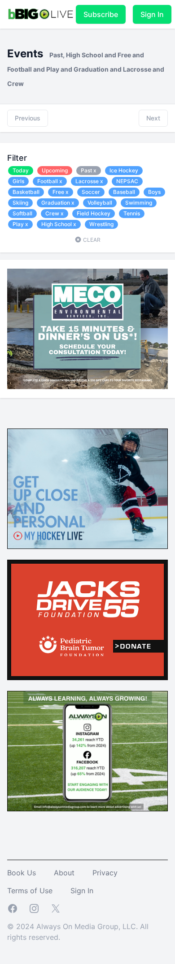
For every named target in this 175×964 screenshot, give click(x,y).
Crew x (54, 213)
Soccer (91, 192)
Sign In (152, 14)
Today (21, 170)
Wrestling (101, 224)
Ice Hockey (123, 170)
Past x (88, 170)
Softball (22, 213)
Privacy (105, 872)
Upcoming (55, 170)
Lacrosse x (89, 181)
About (64, 872)
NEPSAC (127, 181)
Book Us (21, 872)
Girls (18, 181)
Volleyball (100, 202)
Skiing (20, 202)
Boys (154, 192)
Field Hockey (93, 213)
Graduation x (57, 202)
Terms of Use (29, 890)
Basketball (26, 192)
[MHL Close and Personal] (87, 488)
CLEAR (91, 239)
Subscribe (100, 14)
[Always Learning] (87, 751)
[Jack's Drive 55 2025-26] (87, 620)
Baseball (124, 192)
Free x (60, 192)
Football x (49, 181)
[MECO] (87, 329)
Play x (20, 224)
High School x (58, 224)
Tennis (131, 213)
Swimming (138, 202)
